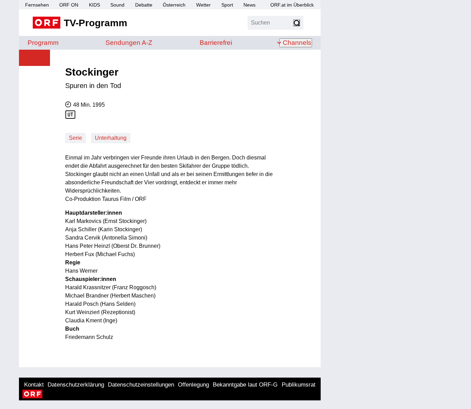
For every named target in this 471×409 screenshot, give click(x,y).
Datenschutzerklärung (76, 384)
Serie (75, 138)
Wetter (203, 5)
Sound (117, 5)
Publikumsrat (298, 384)
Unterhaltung (111, 138)
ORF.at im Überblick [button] (292, 5)
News (249, 5)
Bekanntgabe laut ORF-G (245, 384)
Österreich (174, 5)
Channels (297, 42)
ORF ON (68, 5)
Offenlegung (193, 384)
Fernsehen (37, 5)
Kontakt (34, 384)
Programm (43, 42)
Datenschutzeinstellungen (141, 384)
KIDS (94, 5)
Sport (227, 5)
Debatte (143, 5)
